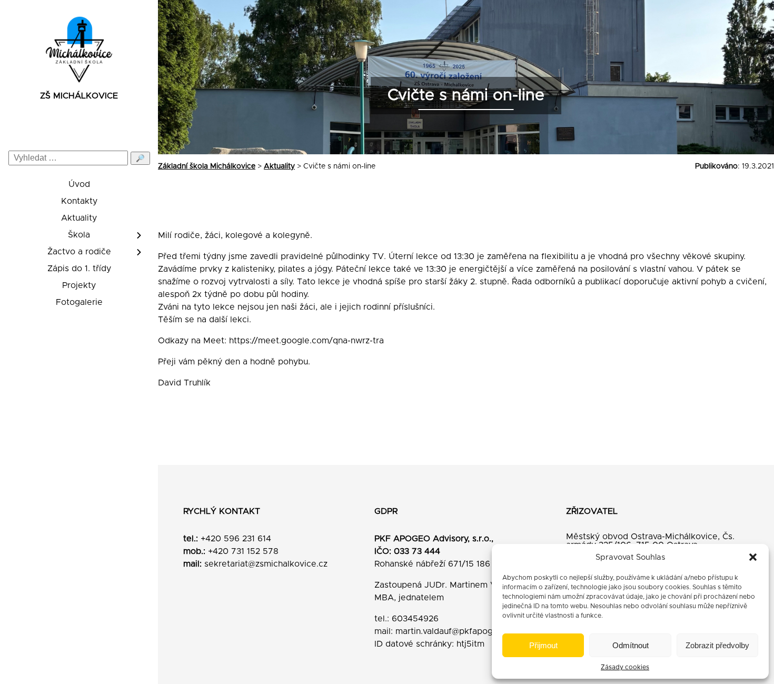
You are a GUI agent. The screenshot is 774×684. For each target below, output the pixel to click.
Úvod (79, 184)
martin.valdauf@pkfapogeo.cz (454, 631)
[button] (753, 557)
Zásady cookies (625, 667)
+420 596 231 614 (236, 538)
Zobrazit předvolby (717, 645)
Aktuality (79, 218)
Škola (79, 235)
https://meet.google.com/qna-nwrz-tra (306, 340)
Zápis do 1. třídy (79, 268)
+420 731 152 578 (243, 551)
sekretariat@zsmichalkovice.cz (266, 564)
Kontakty (79, 201)
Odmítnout (630, 645)
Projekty (79, 285)
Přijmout (543, 645)
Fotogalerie (79, 302)
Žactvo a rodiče (79, 251)
